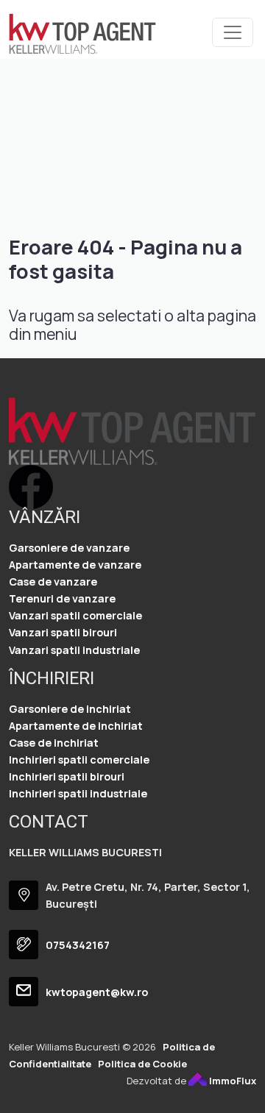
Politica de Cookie (142, 1063)
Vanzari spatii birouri (63, 632)
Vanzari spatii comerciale (75, 615)
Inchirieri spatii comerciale (79, 760)
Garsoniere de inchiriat (70, 709)
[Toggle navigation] (232, 32)
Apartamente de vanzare (75, 565)
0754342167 (78, 945)
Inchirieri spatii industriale (78, 793)
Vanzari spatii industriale (74, 650)
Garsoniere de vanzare (69, 548)
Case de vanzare (53, 581)
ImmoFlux (231, 1080)
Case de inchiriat (54, 743)
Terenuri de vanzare (62, 598)
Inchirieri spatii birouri (66, 776)
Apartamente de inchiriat (76, 726)
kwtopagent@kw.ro (97, 992)
